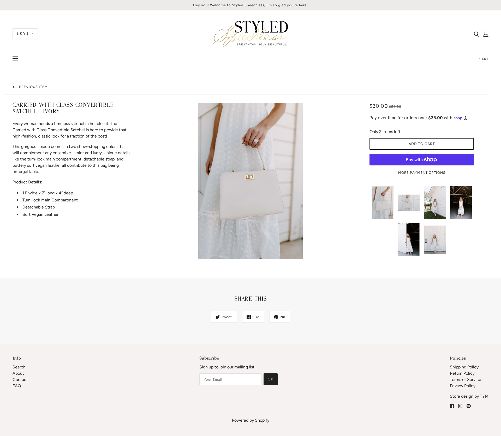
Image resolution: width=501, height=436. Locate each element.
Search (19, 367)
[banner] (250, 33)
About (18, 373)
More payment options (421, 173)
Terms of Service (465, 379)
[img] (476, 34)
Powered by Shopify (250, 420)
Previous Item (33, 87)
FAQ (17, 385)
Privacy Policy (462, 385)
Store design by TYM (469, 396)
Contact (20, 379)
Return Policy (462, 373)
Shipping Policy (464, 367)
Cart (483, 59)
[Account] (486, 34)
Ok (270, 379)
